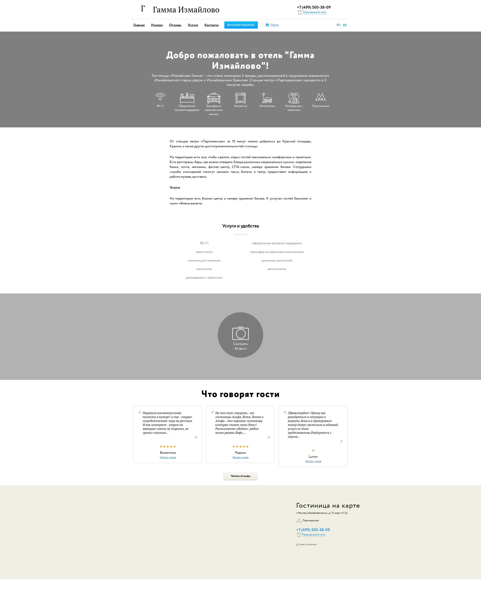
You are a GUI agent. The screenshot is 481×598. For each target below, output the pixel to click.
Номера (157, 25)
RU (338, 25)
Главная (139, 25)
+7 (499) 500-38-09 (314, 8)
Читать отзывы (240, 476)
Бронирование (241, 25)
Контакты (211, 25)
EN (345, 25)
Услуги (193, 25)
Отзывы (175, 25)
